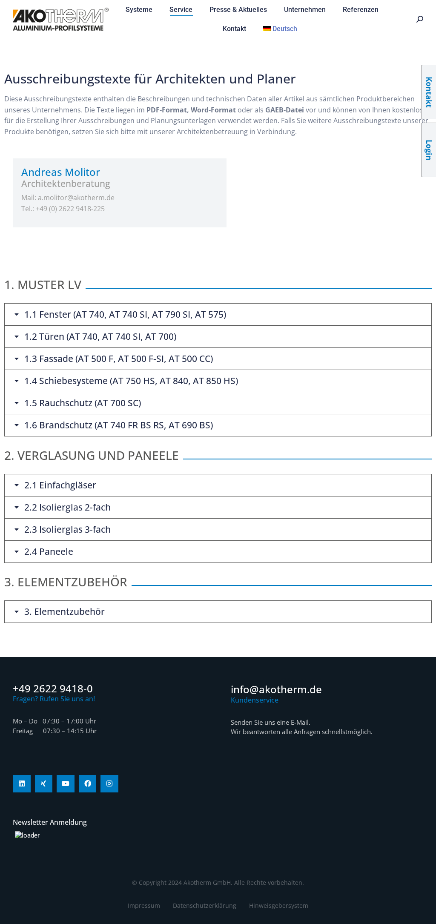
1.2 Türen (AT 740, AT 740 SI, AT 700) (100, 336)
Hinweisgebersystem (278, 905)
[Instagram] (109, 784)
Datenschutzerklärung (204, 905)
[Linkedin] (22, 784)
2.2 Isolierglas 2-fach (67, 507)
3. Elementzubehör (64, 611)
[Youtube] (66, 784)
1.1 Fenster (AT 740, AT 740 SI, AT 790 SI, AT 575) (125, 314)
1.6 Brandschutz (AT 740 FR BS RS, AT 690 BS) (118, 425)
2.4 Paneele (48, 551)
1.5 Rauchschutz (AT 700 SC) (82, 403)
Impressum (144, 905)
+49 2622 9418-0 (53, 688)
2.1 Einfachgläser (60, 485)
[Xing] (44, 784)
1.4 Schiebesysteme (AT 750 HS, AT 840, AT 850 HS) (131, 380)
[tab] (218, 314)
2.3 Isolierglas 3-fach (67, 529)
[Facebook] (88, 784)
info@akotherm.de (276, 689)
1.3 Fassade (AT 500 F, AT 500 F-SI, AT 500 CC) (118, 358)
